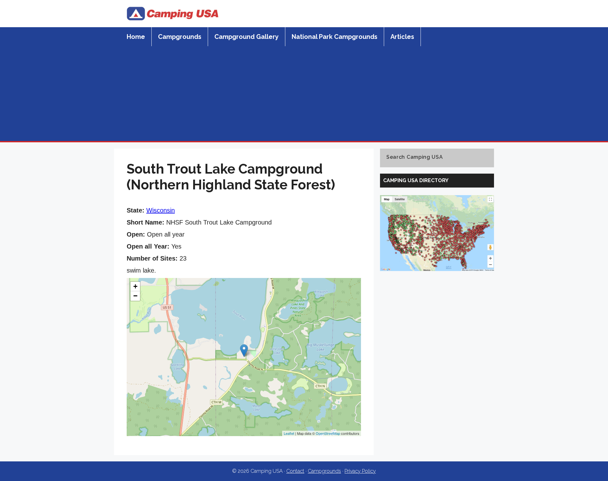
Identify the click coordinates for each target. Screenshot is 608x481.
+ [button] (135, 286)
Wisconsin (160, 210)
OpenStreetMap (328, 433)
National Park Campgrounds (334, 36)
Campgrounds (179, 36)
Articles (402, 36)
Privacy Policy (360, 471)
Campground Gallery (246, 36)
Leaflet (289, 433)
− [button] (135, 296)
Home (136, 36)
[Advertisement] (304, 93)
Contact (295, 471)
